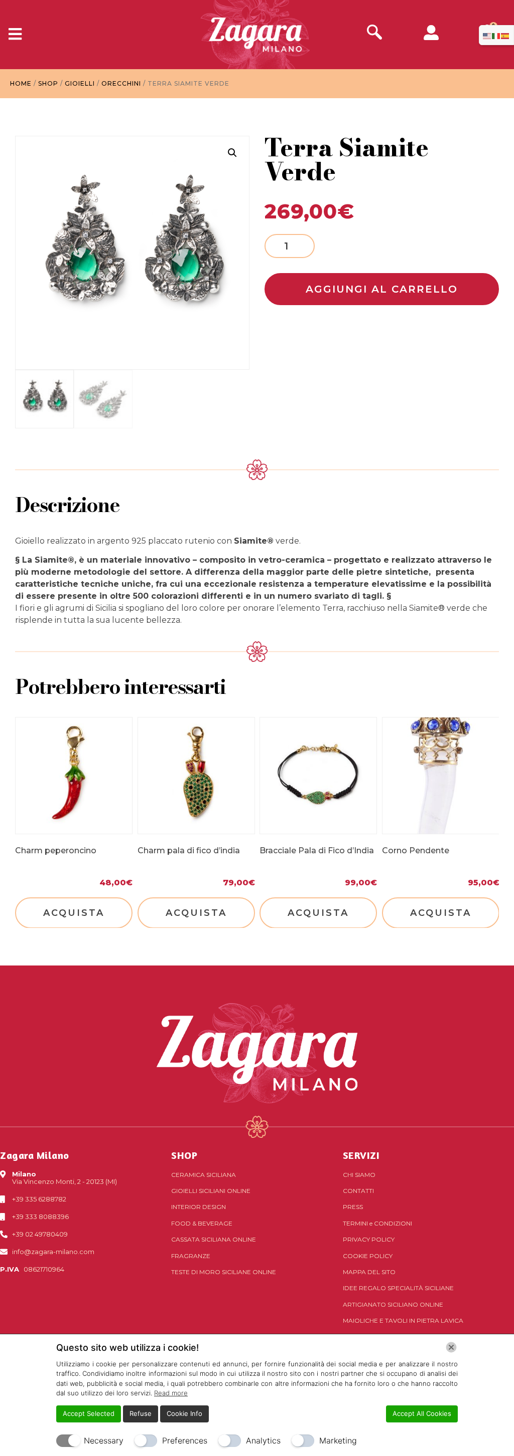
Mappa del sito (369, 1272)
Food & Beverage (201, 1223)
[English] (487, 35)
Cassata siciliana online (213, 1239)
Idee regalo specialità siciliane (398, 1288)
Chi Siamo (359, 1174)
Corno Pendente (415, 850)
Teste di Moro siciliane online (223, 1272)
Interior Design (198, 1206)
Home (21, 83)
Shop (48, 83)
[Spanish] (505, 35)
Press (353, 1206)
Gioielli (80, 83)
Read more (171, 1393)
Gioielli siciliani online (210, 1190)
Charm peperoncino (55, 850)
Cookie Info (184, 1413)
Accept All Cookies (422, 1413)
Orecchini (121, 83)
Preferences (184, 1440)
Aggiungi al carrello (382, 289)
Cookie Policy (368, 1256)
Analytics (263, 1440)
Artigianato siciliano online (393, 1304)
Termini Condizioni (377, 1223)
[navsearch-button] (374, 33)
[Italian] (496, 35)
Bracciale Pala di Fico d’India (317, 850)
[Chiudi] (451, 1347)
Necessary (103, 1440)
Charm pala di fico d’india (189, 850)
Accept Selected (88, 1413)
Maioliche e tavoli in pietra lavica (403, 1320)
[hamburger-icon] (11, 35)
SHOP (184, 1155)
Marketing (338, 1440)
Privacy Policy (369, 1239)
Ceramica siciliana (203, 1174)
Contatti (358, 1190)
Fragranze (190, 1256)
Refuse (141, 1413)
